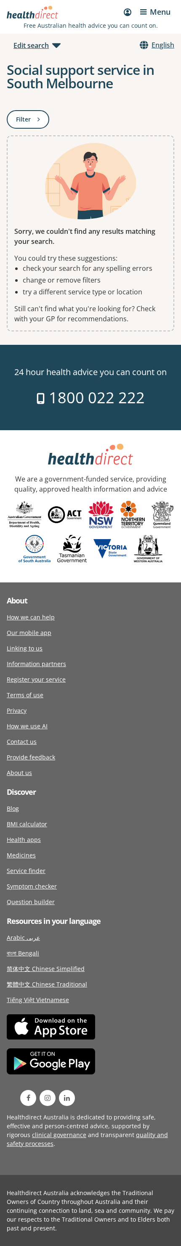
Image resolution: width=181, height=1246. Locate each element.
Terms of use (25, 695)
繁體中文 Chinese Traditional (47, 984)
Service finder (26, 871)
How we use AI (27, 726)
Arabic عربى (23, 938)
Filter (32, 121)
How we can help (31, 617)
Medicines (21, 855)
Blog (13, 808)
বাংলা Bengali (23, 953)
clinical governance (59, 1135)
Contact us (22, 742)
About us (19, 773)
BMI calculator (27, 824)
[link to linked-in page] (67, 1098)
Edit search (31, 45)
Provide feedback (31, 757)
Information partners (36, 664)
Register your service (36, 679)
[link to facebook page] (28, 1098)
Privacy (17, 710)
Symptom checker (32, 886)
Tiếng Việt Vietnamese (38, 1000)
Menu (160, 12)
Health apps (24, 840)
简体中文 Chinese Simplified (46, 969)
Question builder (31, 902)
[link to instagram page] (48, 1098)
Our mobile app (29, 633)
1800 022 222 (95, 397)
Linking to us (25, 648)
